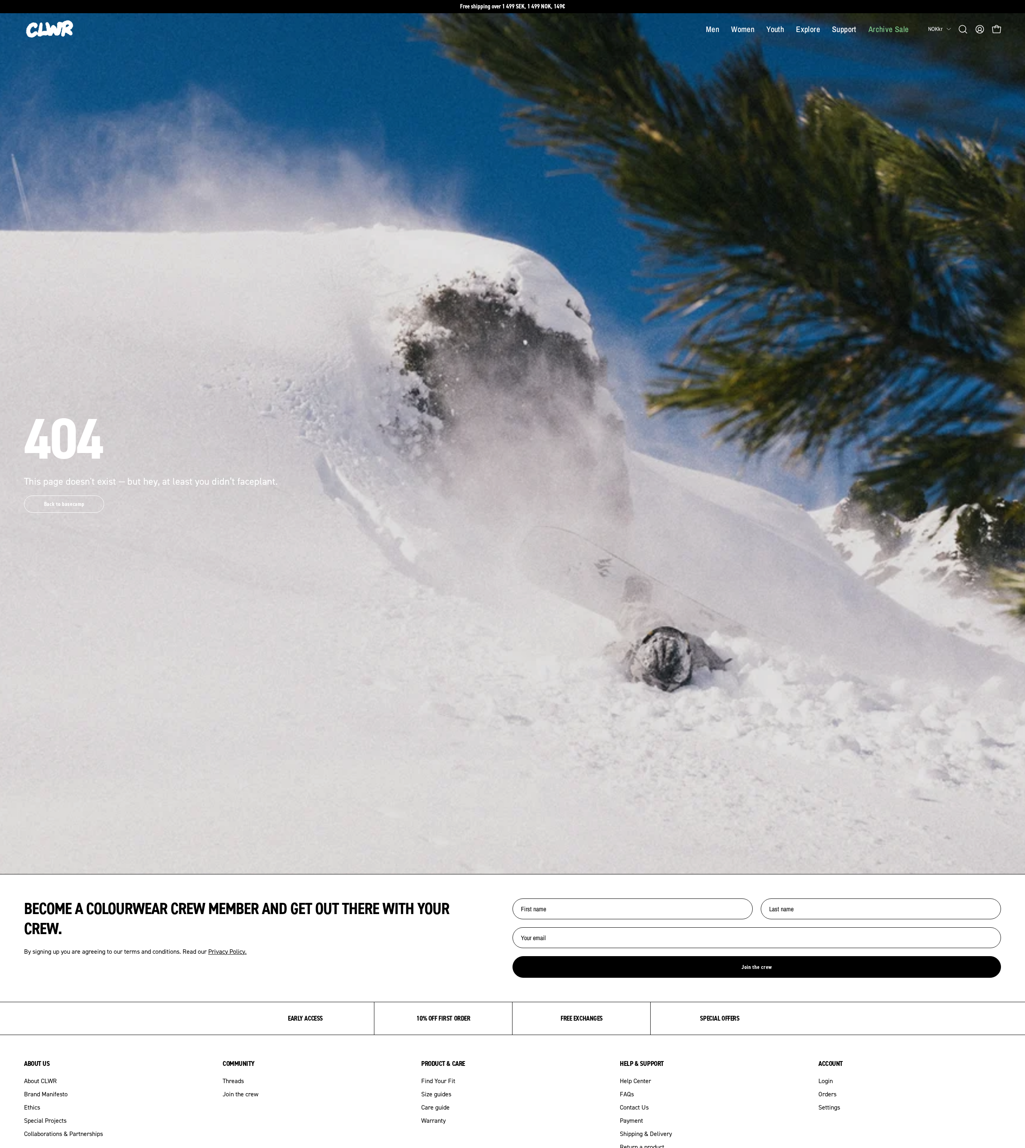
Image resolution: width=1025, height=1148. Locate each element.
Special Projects (45, 1120)
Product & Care (443, 1063)
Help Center (635, 1081)
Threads (233, 1081)
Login (825, 1081)
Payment (631, 1120)
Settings (829, 1107)
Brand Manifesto (46, 1094)
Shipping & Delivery (646, 1134)
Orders (827, 1094)
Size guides (436, 1094)
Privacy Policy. (227, 951)
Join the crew (757, 967)
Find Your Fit (438, 1081)
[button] (963, 29)
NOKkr (935, 28)
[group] (512, 6)
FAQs (627, 1094)
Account (830, 1063)
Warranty (433, 1120)
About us (37, 1063)
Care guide (435, 1107)
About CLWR (40, 1081)
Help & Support (642, 1063)
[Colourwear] (50, 29)
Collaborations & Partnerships (63, 1134)
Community (239, 1063)
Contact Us (634, 1107)
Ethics (32, 1107)
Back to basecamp (64, 504)
